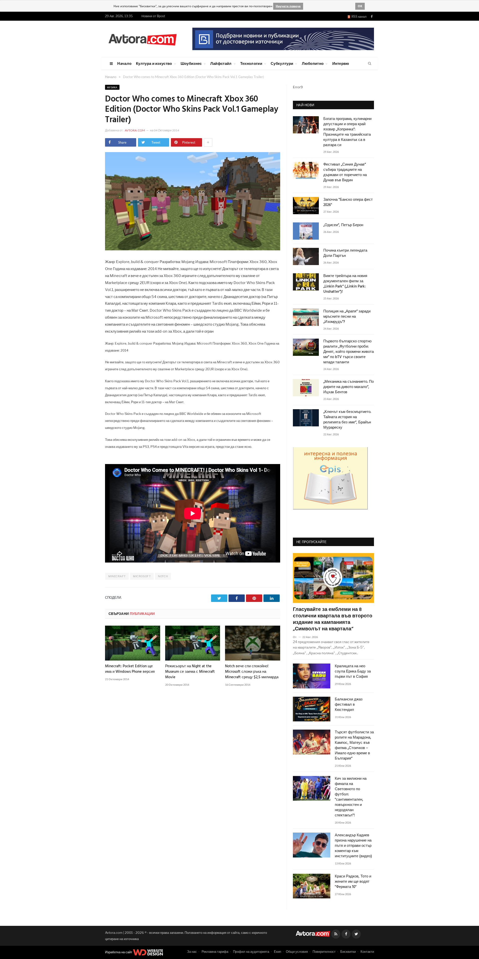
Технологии (251, 63)
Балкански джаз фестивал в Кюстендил (348, 705)
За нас (192, 952)
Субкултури (282, 63)
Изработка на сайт (119, 952)
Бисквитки (348, 952)
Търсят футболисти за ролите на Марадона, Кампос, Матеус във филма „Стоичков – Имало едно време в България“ (354, 745)
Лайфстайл (221, 63)
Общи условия (297, 952)
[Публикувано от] (296, 637)
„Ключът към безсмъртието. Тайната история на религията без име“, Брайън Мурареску (347, 419)
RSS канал (358, 16)
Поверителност (324, 952)
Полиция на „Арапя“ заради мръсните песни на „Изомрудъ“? (346, 317)
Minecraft (117, 576)
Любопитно (313, 63)
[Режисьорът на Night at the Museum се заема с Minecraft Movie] (192, 643)
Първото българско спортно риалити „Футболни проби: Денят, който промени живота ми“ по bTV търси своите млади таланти (348, 352)
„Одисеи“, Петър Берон (343, 225)
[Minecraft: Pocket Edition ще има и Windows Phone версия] (132, 643)
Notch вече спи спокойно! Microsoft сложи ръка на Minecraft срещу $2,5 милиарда (251, 671)
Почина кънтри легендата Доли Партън (345, 253)
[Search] (369, 63)
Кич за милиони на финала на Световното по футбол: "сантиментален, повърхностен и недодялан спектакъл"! (350, 797)
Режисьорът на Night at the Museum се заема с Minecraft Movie (190, 671)
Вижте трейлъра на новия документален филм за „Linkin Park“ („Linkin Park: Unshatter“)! (345, 284)
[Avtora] (142, 38)
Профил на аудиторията (251, 952)
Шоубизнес (191, 63)
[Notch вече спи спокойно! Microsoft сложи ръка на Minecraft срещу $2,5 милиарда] (252, 643)
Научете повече (288, 6)
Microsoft (142, 576)
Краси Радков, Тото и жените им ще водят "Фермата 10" (353, 882)
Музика (112, 87)
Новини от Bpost (153, 16)
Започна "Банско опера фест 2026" (348, 202)
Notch (163, 576)
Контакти (367, 952)
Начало (124, 63)
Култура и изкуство (154, 63)
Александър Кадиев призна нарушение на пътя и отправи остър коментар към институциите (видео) (353, 846)
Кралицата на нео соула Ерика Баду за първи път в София (353, 671)
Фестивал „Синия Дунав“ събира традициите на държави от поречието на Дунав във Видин (345, 172)
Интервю (340, 63)
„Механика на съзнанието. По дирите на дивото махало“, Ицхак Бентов (348, 387)
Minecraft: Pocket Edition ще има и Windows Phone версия (130, 669)
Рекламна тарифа (215, 952)
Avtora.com (135, 130)
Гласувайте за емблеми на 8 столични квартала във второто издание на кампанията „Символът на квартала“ (332, 619)
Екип (277, 952)
